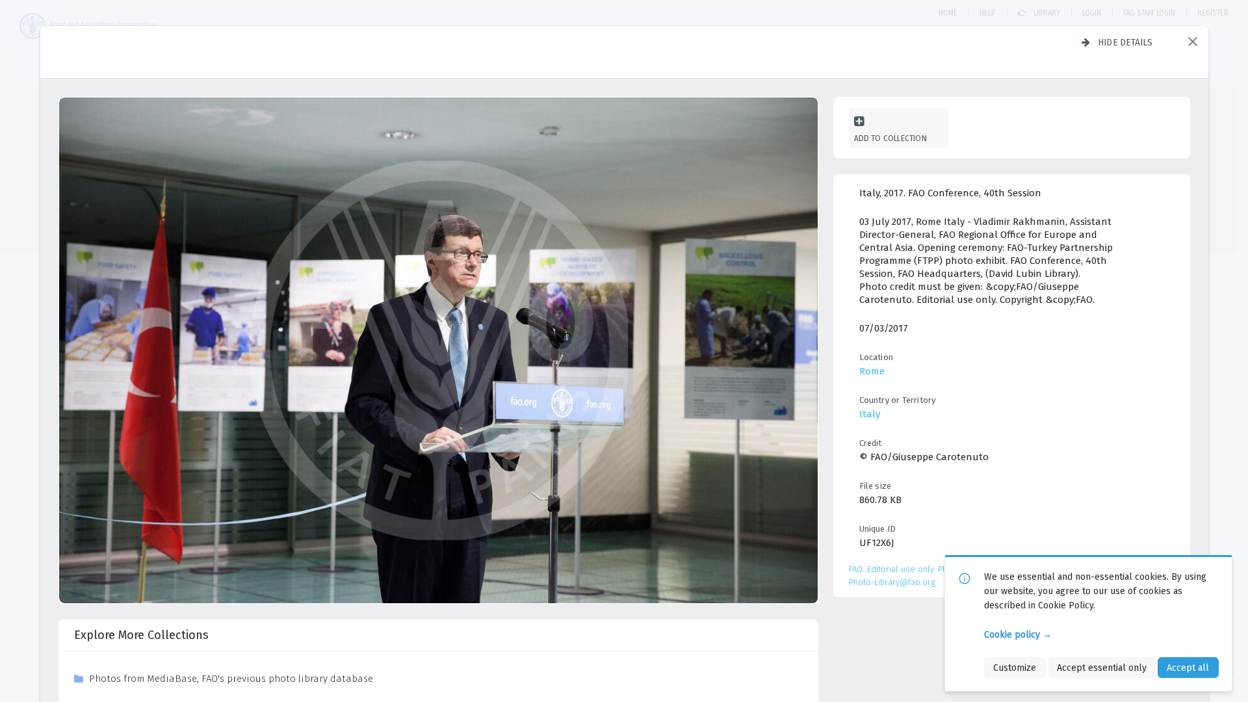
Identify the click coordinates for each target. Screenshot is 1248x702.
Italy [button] (869, 414)
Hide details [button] (1125, 42)
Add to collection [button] (890, 138)
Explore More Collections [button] (141, 635)
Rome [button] (872, 371)
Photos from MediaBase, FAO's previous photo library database (231, 678)
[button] (1193, 41)
